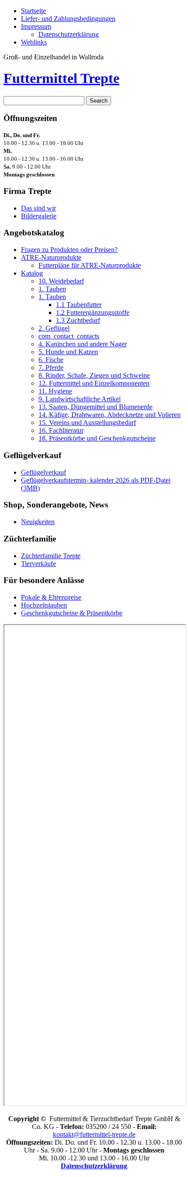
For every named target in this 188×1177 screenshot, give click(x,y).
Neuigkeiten (38, 521)
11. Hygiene (55, 391)
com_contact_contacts (68, 336)
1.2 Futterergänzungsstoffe (92, 312)
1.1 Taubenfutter (78, 304)
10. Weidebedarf (61, 281)
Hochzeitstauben (44, 605)
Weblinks (34, 42)
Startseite (33, 10)
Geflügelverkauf (43, 472)
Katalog (32, 273)
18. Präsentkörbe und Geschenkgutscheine (97, 438)
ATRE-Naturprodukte (51, 257)
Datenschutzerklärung (68, 34)
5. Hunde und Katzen (68, 352)
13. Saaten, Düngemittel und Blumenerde (95, 407)
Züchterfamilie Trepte (50, 555)
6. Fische (50, 359)
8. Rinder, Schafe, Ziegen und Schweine (94, 375)
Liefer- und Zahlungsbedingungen (68, 18)
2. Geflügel (54, 328)
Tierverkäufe (38, 563)
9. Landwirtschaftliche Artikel (79, 399)
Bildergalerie (38, 216)
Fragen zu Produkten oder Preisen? (69, 249)
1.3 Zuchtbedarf (78, 320)
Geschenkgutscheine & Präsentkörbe (71, 613)
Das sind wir (38, 208)
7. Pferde (50, 367)
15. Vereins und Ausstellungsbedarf (87, 422)
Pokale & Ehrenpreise (51, 597)
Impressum (36, 26)
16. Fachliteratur (61, 430)
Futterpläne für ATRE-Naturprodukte (89, 265)
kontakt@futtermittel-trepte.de (94, 1134)
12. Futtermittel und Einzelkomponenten (94, 383)
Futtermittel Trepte (61, 78)
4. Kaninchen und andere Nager (82, 344)
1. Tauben (52, 289)
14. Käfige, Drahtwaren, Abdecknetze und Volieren (109, 414)
